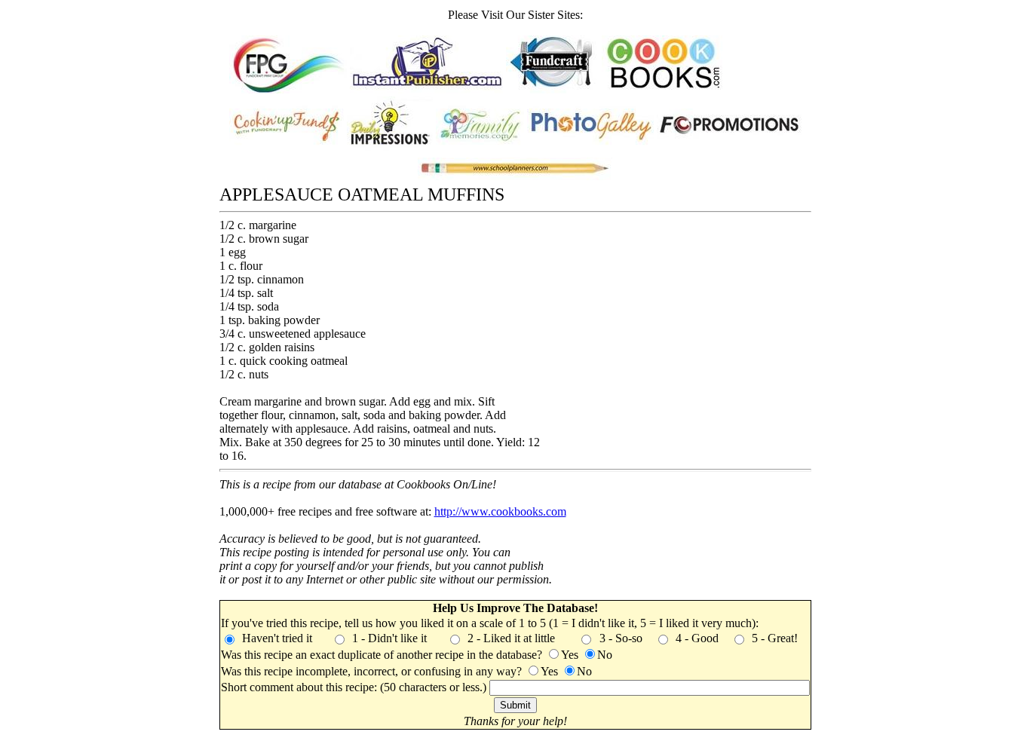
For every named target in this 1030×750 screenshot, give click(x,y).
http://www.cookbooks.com (500, 511)
